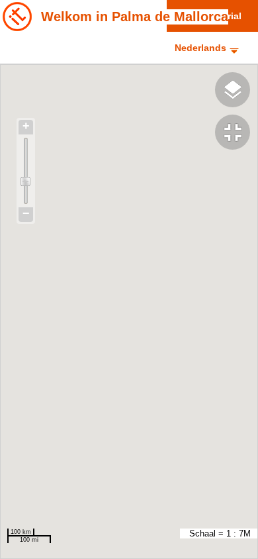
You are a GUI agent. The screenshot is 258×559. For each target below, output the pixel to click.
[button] (236, 134)
